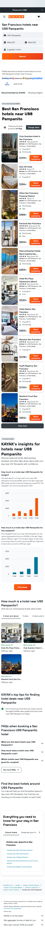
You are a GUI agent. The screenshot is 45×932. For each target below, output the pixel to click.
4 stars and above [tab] (11, 616)
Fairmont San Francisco (30, 223)
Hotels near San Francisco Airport (20, 850)
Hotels (17, 885)
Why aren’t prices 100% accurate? (19, 924)
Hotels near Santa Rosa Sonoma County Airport (22, 862)
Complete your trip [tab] (29, 832)
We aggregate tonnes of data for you (20, 920)
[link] (22, 587)
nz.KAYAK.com (7, 885)
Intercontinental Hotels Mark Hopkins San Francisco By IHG (29, 252)
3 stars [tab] (25, 616)
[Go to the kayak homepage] (16, 16)
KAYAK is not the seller (13, 915)
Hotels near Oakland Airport (17, 857)
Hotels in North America (31, 885)
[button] (42, 10)
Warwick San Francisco (30, 339)
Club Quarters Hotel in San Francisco (29, 138)
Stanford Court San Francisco (28, 397)
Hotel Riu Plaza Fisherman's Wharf (28, 280)
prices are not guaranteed (12, 908)
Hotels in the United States (13, 887)
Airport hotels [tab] (11, 832)
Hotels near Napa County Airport (19, 867)
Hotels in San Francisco (11, 890)
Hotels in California (31, 887)
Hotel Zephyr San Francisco (27, 310)
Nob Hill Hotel (25, 166)
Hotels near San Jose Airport (18, 854)
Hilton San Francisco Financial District (28, 194)
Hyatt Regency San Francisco (28, 367)
